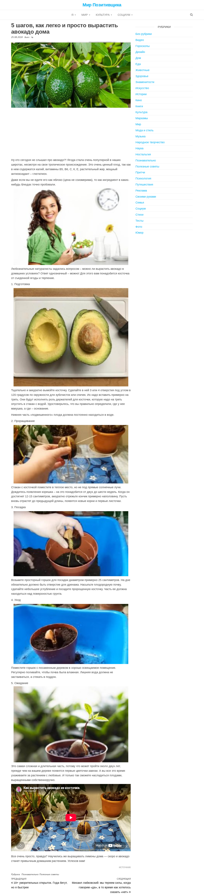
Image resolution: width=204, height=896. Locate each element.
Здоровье (141, 76)
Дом (138, 58)
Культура (103, 14)
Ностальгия (143, 154)
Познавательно (30, 874)
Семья (139, 202)
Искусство (142, 88)
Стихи (139, 214)
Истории (141, 94)
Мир (85, 14)
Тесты (139, 220)
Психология (143, 178)
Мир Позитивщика (102, 4)
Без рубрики (143, 34)
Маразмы (141, 118)
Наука (139, 148)
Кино (138, 100)
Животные (142, 70)
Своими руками (145, 196)
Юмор (139, 232)
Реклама (141, 190)
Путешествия (144, 184)
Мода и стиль (144, 130)
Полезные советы (49, 874)
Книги (139, 106)
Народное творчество (150, 142)
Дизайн (140, 52)
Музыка (140, 136)
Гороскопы (142, 46)
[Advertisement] (71, 132)
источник (125, 867)
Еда (138, 64)
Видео (139, 40)
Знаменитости (144, 82)
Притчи (140, 172)
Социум (124, 14)
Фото (138, 226)
